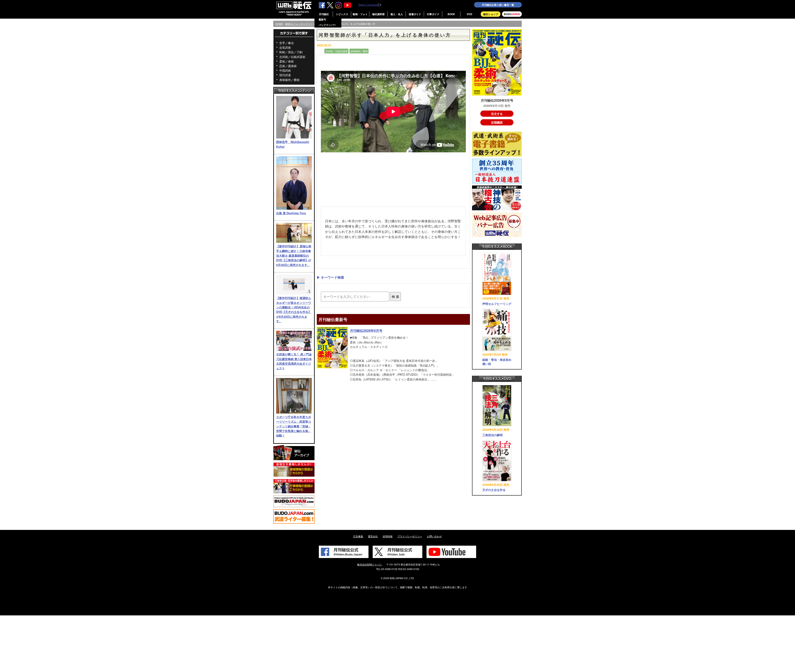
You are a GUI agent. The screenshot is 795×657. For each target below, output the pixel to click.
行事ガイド (433, 14)
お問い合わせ (434, 536)
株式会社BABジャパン (369, 564)
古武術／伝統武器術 (292, 57)
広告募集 (358, 536)
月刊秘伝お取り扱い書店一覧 (498, 4)
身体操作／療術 (289, 80)
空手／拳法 (286, 43)
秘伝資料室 (378, 14)
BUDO (512, 14)
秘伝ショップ (490, 14)
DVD (469, 14)
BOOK (451, 14)
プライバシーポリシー (409, 536)
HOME (279, 23)
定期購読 (497, 122)
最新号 (322, 19)
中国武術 (285, 70)
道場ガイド (415, 14)
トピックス (342, 14)
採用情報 (388, 536)
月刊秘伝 (324, 14)
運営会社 (373, 536)
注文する (497, 114)
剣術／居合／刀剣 (290, 52)
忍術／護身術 (288, 66)
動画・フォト (360, 14)
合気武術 (285, 47)
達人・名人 (396, 14)
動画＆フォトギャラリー (299, 23)
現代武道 (285, 75)
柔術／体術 (286, 61)
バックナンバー (327, 25)
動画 (320, 51)
